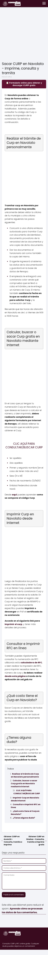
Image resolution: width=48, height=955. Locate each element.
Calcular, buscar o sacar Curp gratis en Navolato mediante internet (24, 783)
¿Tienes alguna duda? (24, 817)
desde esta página (15, 676)
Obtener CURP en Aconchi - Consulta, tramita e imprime (13, 840)
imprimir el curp (13, 624)
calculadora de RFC (31, 662)
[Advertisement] (24, 35)
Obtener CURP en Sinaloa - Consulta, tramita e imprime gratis (35, 840)
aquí (14, 494)
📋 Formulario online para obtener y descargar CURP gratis (24, 84)
